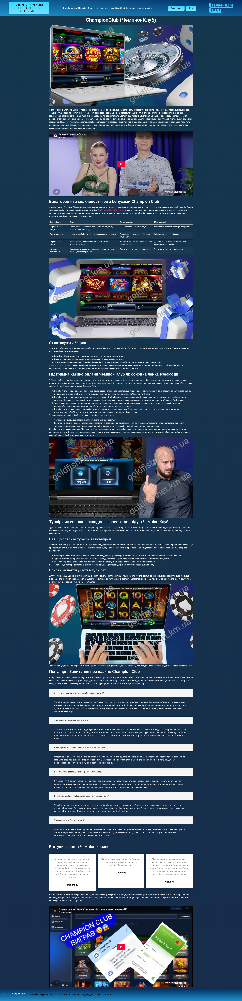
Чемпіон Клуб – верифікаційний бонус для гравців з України (124, 8)
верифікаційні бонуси (114, 210)
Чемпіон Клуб (110, 527)
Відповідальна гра (91, 994)
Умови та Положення (69, 994)
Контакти (108, 994)
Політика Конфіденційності (42, 994)
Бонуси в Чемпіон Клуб (60, 365)
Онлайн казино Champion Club (77, 8)
